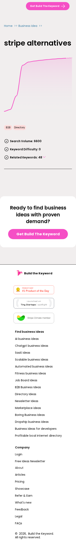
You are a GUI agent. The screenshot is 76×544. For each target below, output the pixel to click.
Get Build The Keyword (38, 234)
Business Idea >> (30, 25)
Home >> (10, 25)
